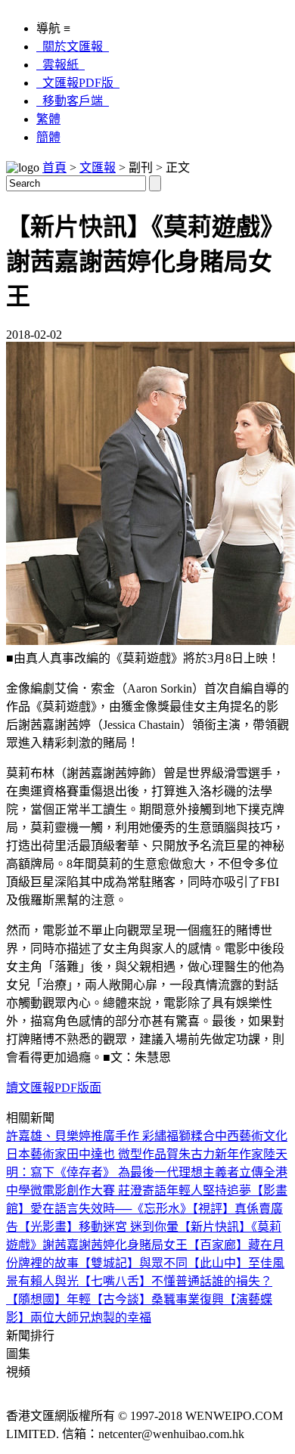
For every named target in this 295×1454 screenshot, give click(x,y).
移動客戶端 (72, 101)
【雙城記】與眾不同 (133, 1263)
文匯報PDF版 (78, 82)
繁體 (48, 119)
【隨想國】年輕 (48, 1299)
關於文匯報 (72, 46)
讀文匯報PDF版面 (53, 1087)
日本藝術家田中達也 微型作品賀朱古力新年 (122, 1154)
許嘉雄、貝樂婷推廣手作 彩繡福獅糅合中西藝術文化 (146, 1136)
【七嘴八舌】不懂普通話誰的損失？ (175, 1281)
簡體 (48, 137)
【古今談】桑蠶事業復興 (157, 1299)
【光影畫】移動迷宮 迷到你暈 (98, 1226)
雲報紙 (60, 64)
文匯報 (97, 167)
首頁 (54, 167)
